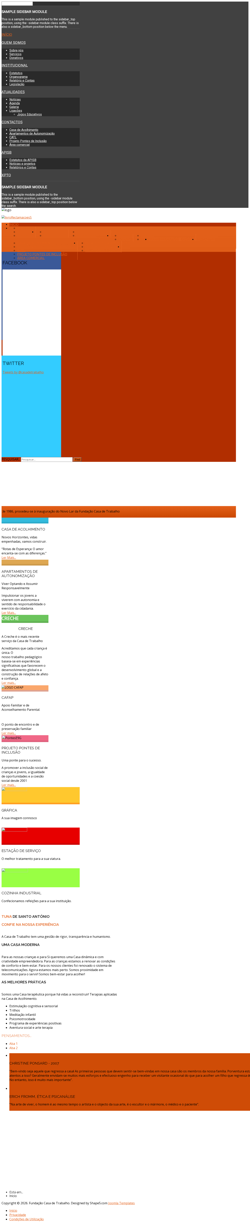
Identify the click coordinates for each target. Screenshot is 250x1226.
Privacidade (17, 1215)
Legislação (16, 84)
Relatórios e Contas (22, 167)
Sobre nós (16, 50)
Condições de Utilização (26, 1219)
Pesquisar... (11, 459)
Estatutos (15, 73)
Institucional (15, 65)
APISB (7, 152)
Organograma (18, 77)
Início (7, 34)
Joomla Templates (121, 1203)
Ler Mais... (9, 557)
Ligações (15, 111)
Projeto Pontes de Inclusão (28, 141)
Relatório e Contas (22, 80)
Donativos (16, 58)
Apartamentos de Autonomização (32, 133)
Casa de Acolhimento (23, 130)
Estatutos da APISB (22, 160)
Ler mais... (9, 683)
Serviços (15, 54)
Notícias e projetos (22, 164)
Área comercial (19, 145)
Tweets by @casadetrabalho (23, 372)
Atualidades (13, 92)
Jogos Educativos (29, 114)
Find (77, 459)
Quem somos (14, 43)
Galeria (14, 107)
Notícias (15, 99)
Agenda (14, 103)
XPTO (6, 175)
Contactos (12, 122)
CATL (13, 137)
